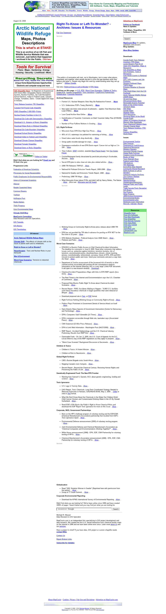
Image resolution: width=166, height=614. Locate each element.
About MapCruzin (54, 600)
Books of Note (128, 157)
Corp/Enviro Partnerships (104, 92)
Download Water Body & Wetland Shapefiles (31, 126)
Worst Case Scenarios (93, 90)
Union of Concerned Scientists (24, 180)
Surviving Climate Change (133, 151)
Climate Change (55, 16)
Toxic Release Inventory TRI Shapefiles (29, 104)
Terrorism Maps (129, 107)
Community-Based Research (134, 169)
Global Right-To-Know (131, 153)
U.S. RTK (80, 90)
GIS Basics (17, 226)
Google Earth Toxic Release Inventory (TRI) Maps (133, 61)
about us (114, 524)
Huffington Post (19, 198)
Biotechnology (128, 178)
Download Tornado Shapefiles (25, 144)
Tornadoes (86, 16)
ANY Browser (100, 610)
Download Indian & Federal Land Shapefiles (30, 137)
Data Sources (128, 143)
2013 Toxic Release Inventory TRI (121, 16)
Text (83, 296)
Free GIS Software (131, 215)
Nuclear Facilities (96, 16)
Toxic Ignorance (88, 92)
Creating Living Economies (133, 155)
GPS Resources (129, 114)
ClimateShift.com (130, 231)
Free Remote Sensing (132, 221)
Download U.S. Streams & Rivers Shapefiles (31, 122)
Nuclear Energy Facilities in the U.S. (28, 115)
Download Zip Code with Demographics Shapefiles (33, 119)
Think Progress (19, 206)
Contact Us (61, 536)
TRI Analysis (128, 163)
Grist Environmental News (23, 209)
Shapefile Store (129, 213)
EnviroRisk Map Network (132, 167)
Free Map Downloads (132, 217)
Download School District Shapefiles (28, 133)
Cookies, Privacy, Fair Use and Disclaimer (79, 600)
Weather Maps (128, 112)
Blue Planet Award (98, 151)
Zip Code (70, 14)
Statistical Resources (131, 147)
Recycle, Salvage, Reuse (132, 204)
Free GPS (127, 227)
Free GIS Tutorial (130, 225)
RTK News (94, 87)
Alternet (16, 184)
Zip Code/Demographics (42, 16)
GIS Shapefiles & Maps (132, 70)
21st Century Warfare (131, 177)
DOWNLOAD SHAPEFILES (45, 14)
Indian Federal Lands (122, 14)
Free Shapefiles (130, 219)
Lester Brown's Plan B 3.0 (133, 64)
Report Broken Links (64, 539)
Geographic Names (99, 14)
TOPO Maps (128, 85)
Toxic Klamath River (131, 159)
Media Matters (18, 202)
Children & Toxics (110, 90)
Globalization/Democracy (132, 182)
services (62, 526)
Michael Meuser (84, 608)
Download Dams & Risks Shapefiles (27, 148)
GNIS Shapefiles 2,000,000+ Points (27, 111)
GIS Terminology (19, 229)
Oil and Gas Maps (130, 99)
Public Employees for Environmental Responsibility (32, 177)
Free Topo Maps (130, 223)
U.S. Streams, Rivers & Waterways (72, 16)
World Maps (127, 134)
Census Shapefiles (130, 132)
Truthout (16, 195)
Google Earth (128, 118)
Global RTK (61, 92)
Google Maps (128, 111)
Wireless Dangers (130, 149)
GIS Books (127, 190)
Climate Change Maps (131, 126)
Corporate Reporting (74, 94)
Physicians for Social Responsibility (26, 173)
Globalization (61, 94)
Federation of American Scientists (26, 169)
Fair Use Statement (64, 33)
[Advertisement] (78, 56)
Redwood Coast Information (133, 202)
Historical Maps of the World (134, 116)
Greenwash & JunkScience (133, 145)
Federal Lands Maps (131, 161)
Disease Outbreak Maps (132, 83)
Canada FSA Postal (60, 14)
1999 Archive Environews (132, 196)
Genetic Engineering (73, 92)
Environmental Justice (131, 142)
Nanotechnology (129, 180)
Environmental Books (131, 198)
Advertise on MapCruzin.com (107, 600)
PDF (90, 296)
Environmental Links (131, 200)
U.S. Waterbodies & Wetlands (83, 14)
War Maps (127, 109)
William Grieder (70, 83)
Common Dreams (20, 191)
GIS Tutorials (18, 222)
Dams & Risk (105, 16)
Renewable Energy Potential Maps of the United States (133, 104)
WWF (75, 151)
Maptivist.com (129, 232)
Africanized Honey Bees (132, 101)
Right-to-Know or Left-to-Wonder (76, 87)
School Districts (110, 14)
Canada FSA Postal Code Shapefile (27, 108)
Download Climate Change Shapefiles (28, 140)
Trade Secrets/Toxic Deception (135, 188)
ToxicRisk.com (129, 229)
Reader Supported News (22, 188)
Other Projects (128, 194)
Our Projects (128, 192)
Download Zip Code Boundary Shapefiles (29, 130)
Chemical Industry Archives (133, 175)
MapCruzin (65, 610)
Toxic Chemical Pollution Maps (135, 124)
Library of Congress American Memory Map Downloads (134, 121)
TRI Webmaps (128, 165)
